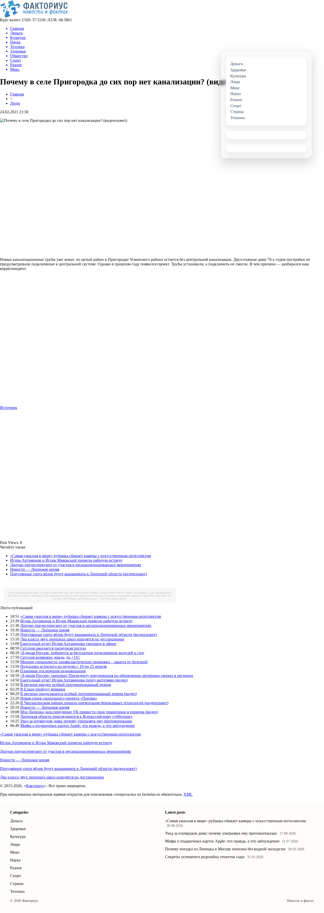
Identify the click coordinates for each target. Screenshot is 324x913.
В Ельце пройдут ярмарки (42, 689)
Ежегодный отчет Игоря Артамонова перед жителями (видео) (74, 680)
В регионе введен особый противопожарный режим (65, 684)
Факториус (35, 786)
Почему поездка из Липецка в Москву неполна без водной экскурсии (50, 595)
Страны (17, 883)
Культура (18, 836)
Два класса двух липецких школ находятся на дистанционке (72, 639)
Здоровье (18, 829)
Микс (15, 852)
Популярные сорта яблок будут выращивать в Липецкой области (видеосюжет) (78, 574)
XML (188, 794)
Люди (15, 103)
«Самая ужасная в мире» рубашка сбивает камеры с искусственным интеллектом (80, 556)
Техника (17, 891)
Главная (17, 94)
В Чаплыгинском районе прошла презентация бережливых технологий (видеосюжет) (94, 703)
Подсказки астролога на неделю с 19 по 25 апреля (63, 666)
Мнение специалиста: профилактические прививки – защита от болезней (84, 662)
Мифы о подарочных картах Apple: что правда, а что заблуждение (130, 592)
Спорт (15, 876)
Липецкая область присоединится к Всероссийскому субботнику (76, 716)
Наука (15, 860)
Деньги (16, 821)
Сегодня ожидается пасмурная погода (53, 648)
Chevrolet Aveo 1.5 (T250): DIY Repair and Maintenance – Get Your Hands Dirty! (112, 597)
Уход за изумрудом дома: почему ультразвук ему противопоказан (48, 592)
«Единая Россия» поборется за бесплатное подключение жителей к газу (82, 653)
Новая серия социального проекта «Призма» (58, 698)
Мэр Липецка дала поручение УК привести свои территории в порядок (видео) (89, 712)
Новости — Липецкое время (34, 569)
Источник (8, 407)
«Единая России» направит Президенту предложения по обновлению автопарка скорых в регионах (106, 675)
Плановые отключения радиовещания (53, 671)
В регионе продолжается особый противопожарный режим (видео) (78, 694)
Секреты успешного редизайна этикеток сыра (120, 595)
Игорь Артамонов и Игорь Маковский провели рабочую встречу (66, 560)
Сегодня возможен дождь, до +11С (50, 657)
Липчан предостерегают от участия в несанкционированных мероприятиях (75, 565)
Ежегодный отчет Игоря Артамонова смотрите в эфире (68, 644)
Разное (16, 868)
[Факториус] (35, 16)
